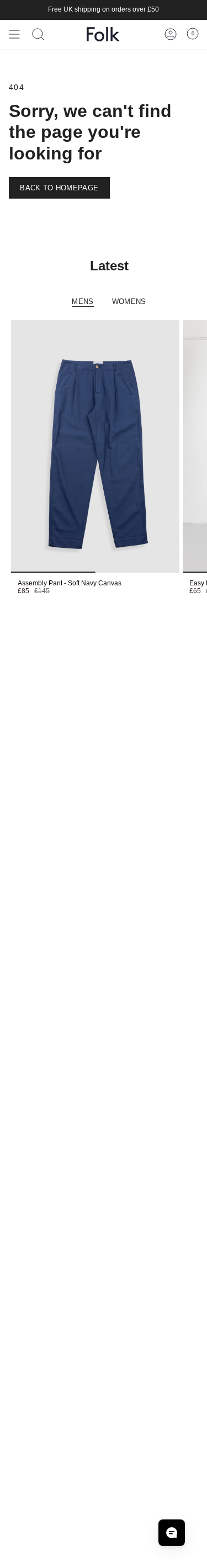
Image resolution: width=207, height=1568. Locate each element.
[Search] (38, 34)
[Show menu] (14, 34)
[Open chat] (171, 1532)
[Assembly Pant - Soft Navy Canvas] (95, 446)
